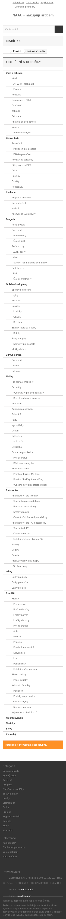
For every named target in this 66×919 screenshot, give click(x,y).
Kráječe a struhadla (21, 197)
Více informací (25, 889)
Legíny (14, 295)
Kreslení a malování (23, 647)
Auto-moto (16, 403)
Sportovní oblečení (21, 289)
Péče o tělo (17, 230)
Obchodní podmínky (25, 6)
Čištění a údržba (21, 533)
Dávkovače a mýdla (23, 463)
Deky (14, 170)
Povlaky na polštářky (22, 159)
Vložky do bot (18, 349)
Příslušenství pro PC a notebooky (28, 522)
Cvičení (15, 365)
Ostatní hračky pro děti (25, 669)
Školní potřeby (18, 674)
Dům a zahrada (14, 73)
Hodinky (17, 311)
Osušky (15, 181)
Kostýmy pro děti (22, 707)
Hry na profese (20, 625)
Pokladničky (19, 663)
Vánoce (15, 127)
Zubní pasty (19, 252)
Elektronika (12, 490)
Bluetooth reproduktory (24, 506)
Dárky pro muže (19, 582)
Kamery (15, 544)
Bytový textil (12, 138)
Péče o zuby (17, 246)
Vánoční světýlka (22, 132)
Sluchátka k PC (21, 528)
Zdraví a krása (13, 354)
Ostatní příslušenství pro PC (28, 539)
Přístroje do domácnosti (23, 121)
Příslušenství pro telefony (24, 495)
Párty (14, 420)
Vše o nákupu (10, 852)
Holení (14, 257)
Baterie (15, 555)
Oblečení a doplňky (16, 284)
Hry (15, 658)
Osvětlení (16, 105)
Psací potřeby (20, 680)
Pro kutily (16, 387)
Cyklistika (16, 447)
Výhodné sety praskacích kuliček (30, 485)
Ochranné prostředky (22, 452)
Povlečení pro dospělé (24, 149)
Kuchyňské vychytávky (23, 214)
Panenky (17, 642)
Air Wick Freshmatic (23, 84)
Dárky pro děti (18, 588)
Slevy (9, 728)
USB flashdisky (19, 566)
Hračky (15, 598)
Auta (15, 631)
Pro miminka (19, 604)
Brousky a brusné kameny (26, 398)
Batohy (17, 333)
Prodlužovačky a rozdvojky (25, 560)
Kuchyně (10, 192)
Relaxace (16, 371)
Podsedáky (17, 186)
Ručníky (15, 176)
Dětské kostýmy (19, 701)
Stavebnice (19, 653)
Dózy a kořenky (19, 203)
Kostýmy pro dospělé (24, 344)
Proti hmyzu (17, 268)
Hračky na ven (20, 615)
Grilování (16, 414)
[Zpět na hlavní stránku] (6, 51)
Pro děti (10, 593)
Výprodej (11, 734)
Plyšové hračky (21, 609)
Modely (17, 636)
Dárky (9, 571)
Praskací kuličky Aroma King (28, 479)
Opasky (17, 317)
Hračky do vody (21, 620)
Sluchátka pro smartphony (26, 501)
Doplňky (15, 306)
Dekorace (16, 116)
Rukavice (16, 300)
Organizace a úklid (21, 100)
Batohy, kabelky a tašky (23, 327)
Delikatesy (16, 436)
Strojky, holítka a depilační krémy (30, 262)
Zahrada (15, 111)
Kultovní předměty (20, 685)
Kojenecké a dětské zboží (24, 712)
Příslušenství (20, 457)
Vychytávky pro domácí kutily (28, 392)
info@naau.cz (24, 896)
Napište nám (47, 2)
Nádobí (15, 208)
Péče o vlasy (18, 224)
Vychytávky (17, 425)
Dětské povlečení (22, 154)
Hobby (9, 376)
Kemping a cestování (22, 409)
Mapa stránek (10, 856)
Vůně (14, 78)
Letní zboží (17, 441)
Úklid (14, 273)
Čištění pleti (19, 241)
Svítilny (15, 550)
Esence (17, 89)
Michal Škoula (42, 900)
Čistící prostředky (22, 279)
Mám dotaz (18, 2)
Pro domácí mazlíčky (22, 382)
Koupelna (16, 94)
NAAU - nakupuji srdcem (33, 15)
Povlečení (16, 143)
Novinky (10, 723)
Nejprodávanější (15, 718)
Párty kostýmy (19, 338)
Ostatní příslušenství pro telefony (30, 517)
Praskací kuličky (20, 468)
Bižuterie (17, 322)
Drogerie (10, 219)
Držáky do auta (21, 512)
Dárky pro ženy (19, 577)
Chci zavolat (32, 2)
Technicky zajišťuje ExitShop (17, 900)
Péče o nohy (19, 235)
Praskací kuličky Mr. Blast (26, 474)
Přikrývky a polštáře (21, 165)
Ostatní (15, 430)
